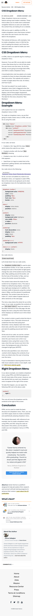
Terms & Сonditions (16, 593)
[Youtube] (22, 602)
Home (16, 573)
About (16, 577)
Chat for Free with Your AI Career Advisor (16, 473)
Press (16, 590)
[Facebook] (11, 602)
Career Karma (22, 540)
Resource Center (16, 586)
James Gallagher (8, 16)
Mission (16, 583)
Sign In (17, 2)
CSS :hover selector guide (12, 365)
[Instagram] (18, 602)
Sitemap (16, 596)
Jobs (16, 580)
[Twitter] (14, 602)
